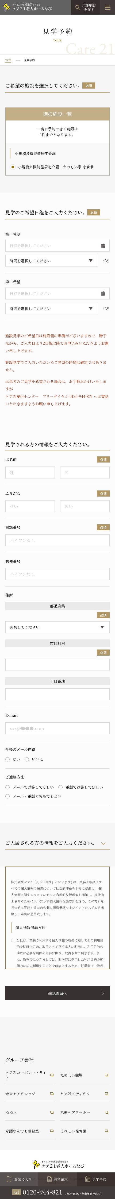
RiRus (11, 1112)
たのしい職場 (71, 1075)
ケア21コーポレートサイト (25, 1075)
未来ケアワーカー (75, 1112)
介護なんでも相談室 (22, 1131)
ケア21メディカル (75, 1093)
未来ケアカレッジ (20, 1093)
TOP (8, 60)
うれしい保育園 (73, 1131)
